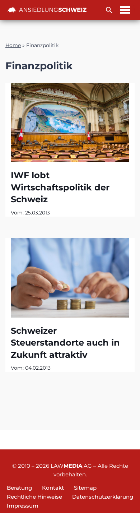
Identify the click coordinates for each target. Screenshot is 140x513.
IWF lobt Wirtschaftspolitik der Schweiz (60, 187)
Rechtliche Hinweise (34, 496)
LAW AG (71, 465)
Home (13, 45)
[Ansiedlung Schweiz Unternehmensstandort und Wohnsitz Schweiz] (47, 10)
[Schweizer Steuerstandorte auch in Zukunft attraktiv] (70, 277)
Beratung (19, 487)
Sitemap (85, 487)
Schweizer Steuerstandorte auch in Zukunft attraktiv (65, 342)
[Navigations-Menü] (125, 10)
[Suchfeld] (109, 10)
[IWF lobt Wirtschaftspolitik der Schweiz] (70, 122)
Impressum (22, 505)
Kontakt (53, 487)
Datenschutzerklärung (102, 496)
